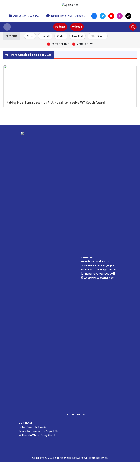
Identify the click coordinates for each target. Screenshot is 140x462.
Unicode (77, 26)
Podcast (60, 26)
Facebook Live (60, 44)
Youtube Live (85, 44)
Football (45, 36)
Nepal (30, 36)
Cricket (61, 36)
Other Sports (98, 36)
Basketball (77, 36)
